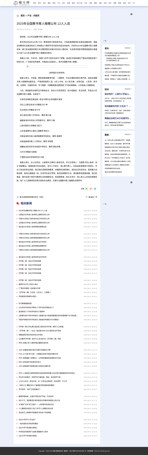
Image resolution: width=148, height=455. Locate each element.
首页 (34, 3)
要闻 (49, 3)
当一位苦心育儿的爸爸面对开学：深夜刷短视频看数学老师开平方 (125, 140)
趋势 (73, 3)
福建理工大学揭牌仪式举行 (113, 68)
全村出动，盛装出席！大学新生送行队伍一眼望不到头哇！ (123, 151)
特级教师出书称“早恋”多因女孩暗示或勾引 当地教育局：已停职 (124, 147)
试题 (100, 3)
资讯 (39, 3)
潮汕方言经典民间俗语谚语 (113, 172)
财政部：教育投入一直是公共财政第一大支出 (119, 79)
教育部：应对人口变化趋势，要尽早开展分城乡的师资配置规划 (124, 143)
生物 (105, 3)
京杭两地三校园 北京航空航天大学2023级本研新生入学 (122, 65)
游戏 (54, 3)
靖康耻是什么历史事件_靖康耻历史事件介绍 (118, 165)
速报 (95, 3)
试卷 (90, 3)
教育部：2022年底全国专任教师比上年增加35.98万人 (121, 161)
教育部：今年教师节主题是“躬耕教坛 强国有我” (119, 75)
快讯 (44, 3)
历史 (110, 3)
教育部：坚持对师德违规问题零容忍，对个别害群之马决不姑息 (124, 154)
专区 (85, 3)
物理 (119, 3)
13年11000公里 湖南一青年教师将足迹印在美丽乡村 (121, 72)
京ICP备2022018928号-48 (77, 451)
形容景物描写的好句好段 (112, 168)
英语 (124, 3)
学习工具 (79, 3)
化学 (129, 3)
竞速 (68, 3)
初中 (63, 3)
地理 (114, 3)
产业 (58, 3)
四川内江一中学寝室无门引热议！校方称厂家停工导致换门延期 (124, 158)
